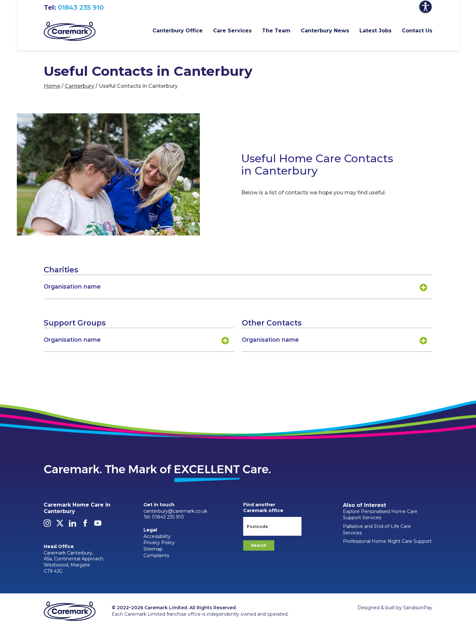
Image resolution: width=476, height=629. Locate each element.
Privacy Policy (159, 542)
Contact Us (417, 31)
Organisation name (72, 286)
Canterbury (79, 86)
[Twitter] (59, 525)
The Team (276, 31)
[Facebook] (85, 525)
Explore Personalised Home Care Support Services (380, 515)
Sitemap (153, 549)
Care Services (232, 31)
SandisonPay (417, 608)
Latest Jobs (375, 31)
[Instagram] (47, 525)
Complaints (156, 555)
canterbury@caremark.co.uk (175, 511)
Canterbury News (325, 31)
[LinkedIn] (72, 525)
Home (52, 86)
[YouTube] (97, 525)
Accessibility (157, 536)
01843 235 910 (81, 7)
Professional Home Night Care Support (387, 541)
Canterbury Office (178, 31)
